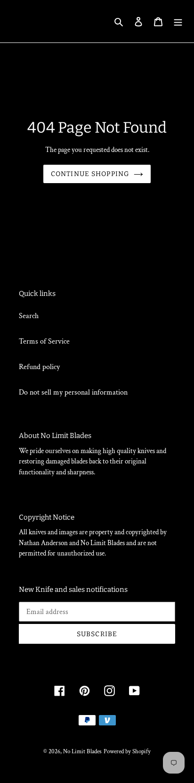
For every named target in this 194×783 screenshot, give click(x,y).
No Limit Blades (82, 752)
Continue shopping (90, 174)
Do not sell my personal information (73, 392)
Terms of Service (44, 341)
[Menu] (178, 21)
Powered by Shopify (127, 752)
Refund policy (39, 367)
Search (29, 316)
